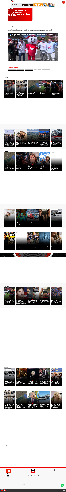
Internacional (7, 164)
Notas (11, 8)
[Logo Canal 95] (11, 1)
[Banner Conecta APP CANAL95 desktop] (33, 5)
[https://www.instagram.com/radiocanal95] (35, 475)
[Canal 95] (4, 1)
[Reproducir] (63, 2)
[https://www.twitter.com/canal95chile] (31, 475)
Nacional (18, 164)
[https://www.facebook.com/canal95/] (28, 475)
